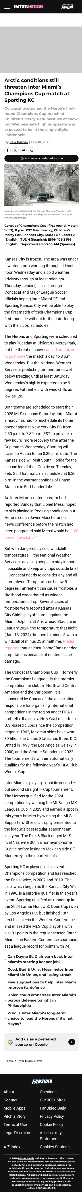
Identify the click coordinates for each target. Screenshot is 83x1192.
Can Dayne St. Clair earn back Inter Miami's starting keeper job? (40, 959)
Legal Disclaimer (18, 1132)
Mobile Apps (14, 1108)
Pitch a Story (15, 1116)
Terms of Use (15, 1124)
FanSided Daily (53, 1108)
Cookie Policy (51, 1124)
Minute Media (26, 1158)
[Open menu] (7, 6)
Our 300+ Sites (53, 1100)
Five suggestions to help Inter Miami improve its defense (42, 985)
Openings (48, 1091)
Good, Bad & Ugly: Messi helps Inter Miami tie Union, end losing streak (41, 972)
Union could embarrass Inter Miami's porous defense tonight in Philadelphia (42, 1000)
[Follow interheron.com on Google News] (71, 1042)
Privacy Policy (52, 1116)
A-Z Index (12, 1146)
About (9, 1091)
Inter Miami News (30, 1061)
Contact (10, 1100)
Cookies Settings (54, 1146)
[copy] (31, 150)
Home (8, 1061)
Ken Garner (19, 142)
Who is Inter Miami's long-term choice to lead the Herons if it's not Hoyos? (40, 1018)
